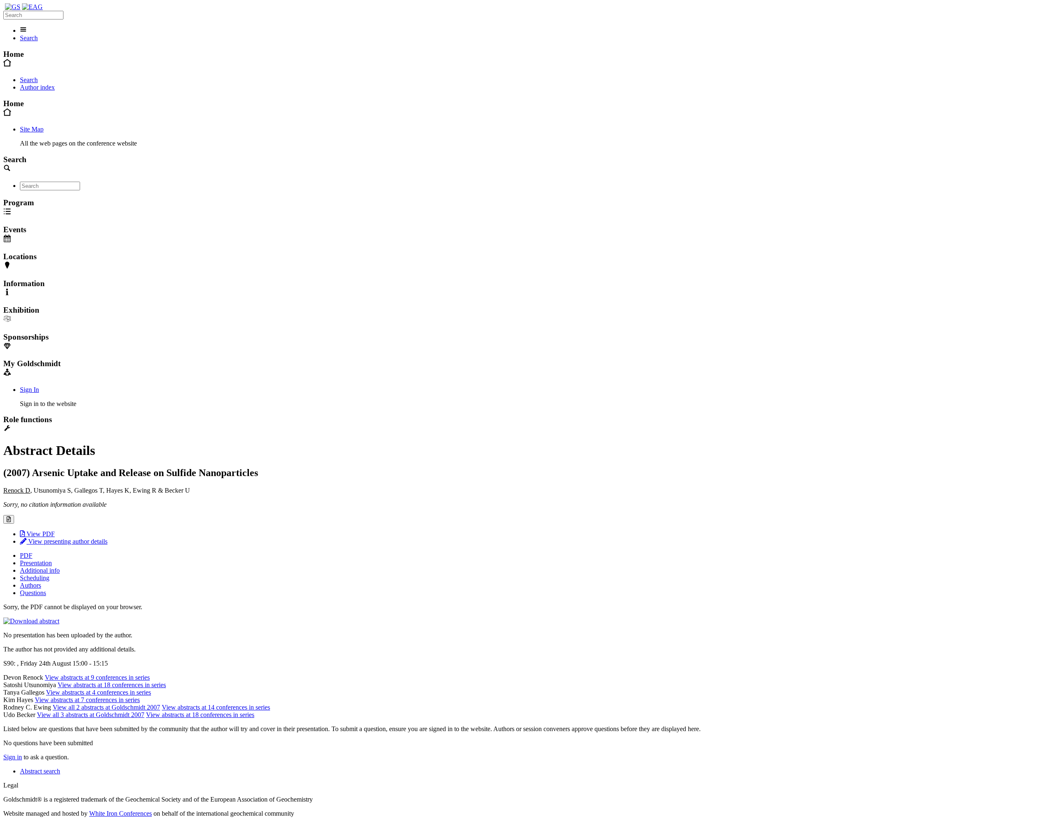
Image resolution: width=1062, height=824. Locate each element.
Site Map (32, 129)
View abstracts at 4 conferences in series (98, 692)
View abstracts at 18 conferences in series (112, 684)
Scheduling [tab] (34, 577)
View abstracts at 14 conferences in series (216, 707)
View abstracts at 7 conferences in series (87, 699)
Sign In (29, 389)
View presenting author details (67, 541)
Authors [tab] (30, 585)
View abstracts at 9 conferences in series (97, 677)
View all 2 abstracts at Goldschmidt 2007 (106, 707)
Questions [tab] (33, 592)
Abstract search (40, 771)
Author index (37, 87)
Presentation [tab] (36, 562)
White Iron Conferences (120, 813)
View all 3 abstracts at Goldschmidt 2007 (90, 714)
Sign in (12, 757)
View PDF (40, 533)
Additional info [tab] (40, 570)
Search (29, 37)
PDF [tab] (26, 555)
